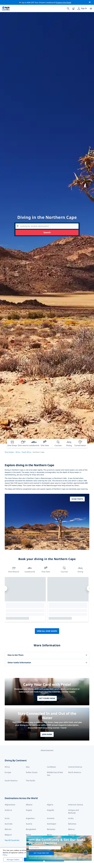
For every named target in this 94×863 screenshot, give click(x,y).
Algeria (50, 804)
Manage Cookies (13, 859)
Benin (49, 834)
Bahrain (8, 829)
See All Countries (12, 840)
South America (11, 780)
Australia (8, 824)
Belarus (71, 829)
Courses (64, 571)
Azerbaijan (51, 824)
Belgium (8, 834)
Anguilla (50, 810)
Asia (27, 767)
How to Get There (15, 655)
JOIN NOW (47, 734)
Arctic (7, 818)
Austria (29, 824)
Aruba (70, 818)
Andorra (8, 810)
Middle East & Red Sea (55, 773)
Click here (59, 858)
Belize (28, 834)
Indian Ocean (31, 772)
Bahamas (72, 824)
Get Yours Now (47, 698)
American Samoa (75, 804)
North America (74, 772)
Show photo (77, 499)
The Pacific (30, 780)
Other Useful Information (19, 662)
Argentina (30, 818)
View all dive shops (47, 631)
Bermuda (72, 834)
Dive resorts (13, 571)
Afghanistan (10, 804)
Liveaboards (30, 571)
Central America (75, 767)
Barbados (51, 829)
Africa (18, 452)
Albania (29, 804)
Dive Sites (46, 571)
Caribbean (51, 767)
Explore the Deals (63, 2)
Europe (8, 772)
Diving (80, 571)
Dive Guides (9, 452)
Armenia (50, 818)
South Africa (26, 452)
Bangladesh (31, 829)
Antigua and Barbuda (73, 811)
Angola (29, 810)
